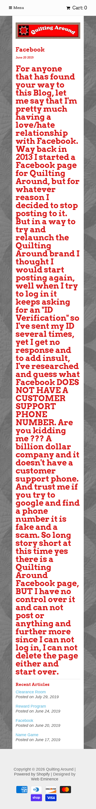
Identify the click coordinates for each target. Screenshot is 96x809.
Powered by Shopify (32, 774)
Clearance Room (31, 692)
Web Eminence (44, 779)
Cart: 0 (79, 7)
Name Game (27, 735)
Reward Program (31, 706)
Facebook (24, 720)
